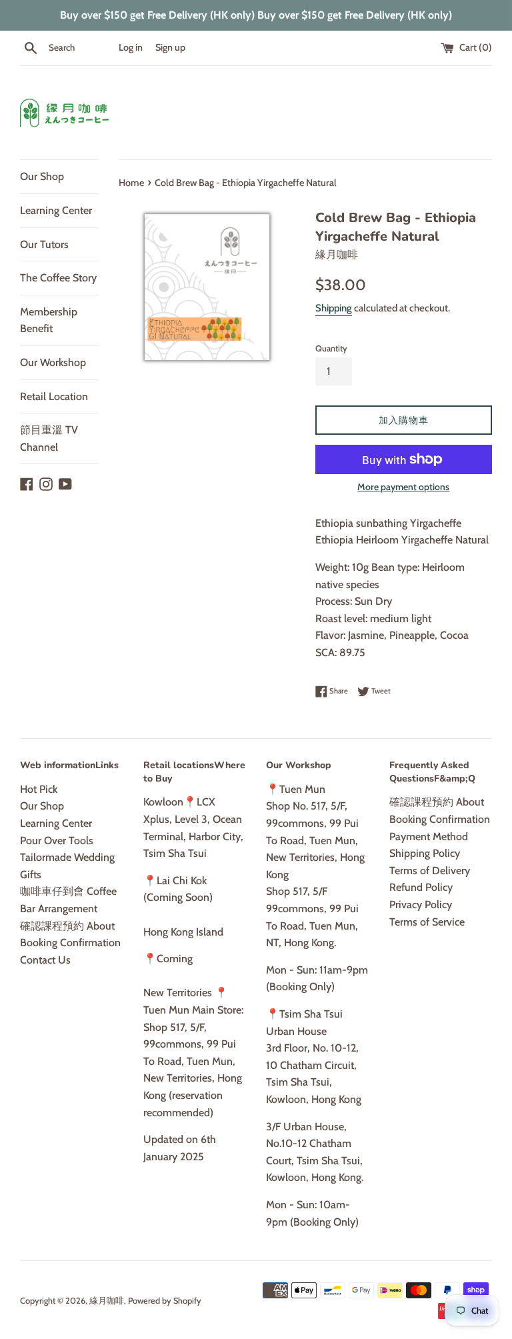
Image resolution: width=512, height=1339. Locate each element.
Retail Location (54, 396)
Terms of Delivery (429, 870)
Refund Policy (421, 887)
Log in (131, 47)
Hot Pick (38, 789)
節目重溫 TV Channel (49, 438)
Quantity (331, 348)
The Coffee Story (58, 277)
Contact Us (45, 960)
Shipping (333, 308)
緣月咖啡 (106, 1301)
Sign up (170, 47)
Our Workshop (53, 362)
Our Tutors (44, 244)
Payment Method (428, 836)
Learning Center (56, 210)
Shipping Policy (424, 853)
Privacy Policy (420, 904)
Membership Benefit (48, 320)
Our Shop (42, 176)
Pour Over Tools (56, 840)
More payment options (403, 487)
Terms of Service (427, 922)
